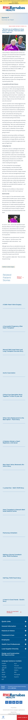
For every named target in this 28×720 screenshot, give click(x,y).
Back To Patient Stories (19, 277)
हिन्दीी (3, 670)
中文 (15, 672)
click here (13, 688)
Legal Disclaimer (21, 710)
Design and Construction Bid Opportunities (10, 654)
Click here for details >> (14, 3)
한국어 (3, 672)
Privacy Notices (13, 707)
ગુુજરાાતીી (4, 668)
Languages (16, 710)
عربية (15, 663)
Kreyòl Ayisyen (18, 668)
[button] (22, 717)
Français (16, 665)
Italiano (16, 670)
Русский (4, 677)
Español (16, 677)
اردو (3, 679)
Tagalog (4, 665)
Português (17, 674)
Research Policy (13, 712)
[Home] (14, 8)
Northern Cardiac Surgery (8, 267)
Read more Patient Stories (17, 26)
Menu (3, 718)
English (4, 663)
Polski (3, 674)
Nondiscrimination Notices (8, 710)
